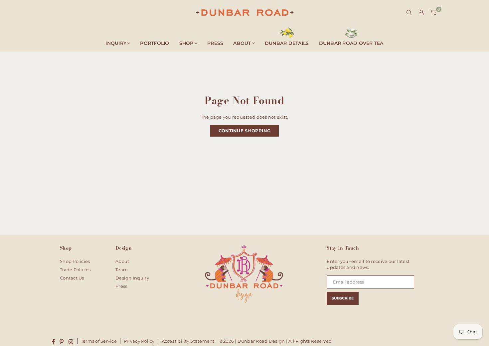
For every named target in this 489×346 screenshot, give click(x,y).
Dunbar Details (287, 43)
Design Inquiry (132, 278)
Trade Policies (75, 269)
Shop (186, 43)
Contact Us (72, 278)
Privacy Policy (139, 341)
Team (121, 269)
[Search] (409, 13)
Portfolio (154, 43)
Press (215, 43)
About (242, 43)
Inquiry (115, 43)
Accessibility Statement (188, 341)
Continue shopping (244, 130)
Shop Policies (75, 261)
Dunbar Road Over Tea (351, 43)
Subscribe (343, 298)
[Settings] (421, 13)
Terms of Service (99, 341)
